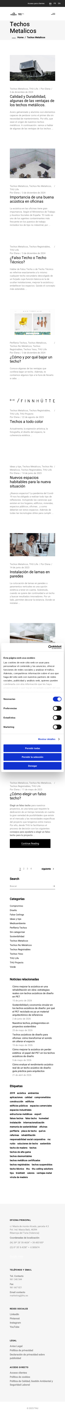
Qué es (42, 1131)
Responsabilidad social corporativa (27, 1139)
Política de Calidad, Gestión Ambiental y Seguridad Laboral (31, 1383)
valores (30, 1173)
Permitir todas (32, 748)
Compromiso (16, 905)
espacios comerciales (41, 1106)
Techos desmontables (21, 1156)
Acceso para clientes (36, 3)
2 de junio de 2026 (21, 1018)
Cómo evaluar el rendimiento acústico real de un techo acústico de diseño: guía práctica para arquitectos (32, 1068)
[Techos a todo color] (32, 400)
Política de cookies (20, 1377)
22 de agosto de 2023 (33, 417)
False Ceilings (17, 914)
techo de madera (18, 1148)
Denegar (32, 765)
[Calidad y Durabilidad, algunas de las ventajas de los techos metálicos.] (32, 68)
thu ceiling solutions (42, 1169)
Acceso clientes (18, 1373)
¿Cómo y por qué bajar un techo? (31, 359)
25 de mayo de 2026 (22, 1030)
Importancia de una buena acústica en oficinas (32, 199)
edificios (29, 1102)
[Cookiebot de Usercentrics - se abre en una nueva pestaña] (48, 647)
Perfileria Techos (18, 342)
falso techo (31, 1118)
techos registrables (20, 1165)
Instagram (15, 1323)
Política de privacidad (21, 1350)
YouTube (14, 1327)
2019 (12, 1093)
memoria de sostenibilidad (23, 1127)
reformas (14, 1135)
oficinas (43, 1127)
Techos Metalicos (19, 88)
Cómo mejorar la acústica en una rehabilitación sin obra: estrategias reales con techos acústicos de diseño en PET (33, 991)
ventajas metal (44, 1173)
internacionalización (33, 1123)
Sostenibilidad (17, 936)
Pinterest (15, 1318)
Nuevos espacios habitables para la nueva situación (30, 482)
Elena (47, 88)
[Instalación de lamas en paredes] (32, 544)
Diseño (13, 910)
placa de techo (29, 1131)
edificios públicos (19, 1106)
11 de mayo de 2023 (32, 789)
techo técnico (17, 1169)
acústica (21, 1093)
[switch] (57, 708)
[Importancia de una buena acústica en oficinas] (32, 163)
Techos (32, 1148)
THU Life (33, 88)
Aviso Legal (16, 1346)
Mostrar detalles (46, 739)
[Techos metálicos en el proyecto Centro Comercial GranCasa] (32, 636)
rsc (49, 1139)
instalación (15, 1123)
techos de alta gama (20, 1152)
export (37, 1114)
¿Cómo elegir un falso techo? (28, 796)
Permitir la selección (32, 757)
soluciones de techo (27, 1144)
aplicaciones (16, 1097)
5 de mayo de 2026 (21, 1060)
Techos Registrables (39, 246)
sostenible (45, 1144)
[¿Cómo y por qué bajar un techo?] (32, 322)
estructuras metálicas (21, 1114)
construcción (16, 1102)
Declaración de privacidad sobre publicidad (27, 1356)
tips (12, 1173)
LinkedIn (14, 1314)
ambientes (33, 1093)
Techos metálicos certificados (25, 1160)
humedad (44, 1118)
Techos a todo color (26, 421)
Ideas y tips (15, 466)
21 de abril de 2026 (21, 1075)
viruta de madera (19, 1177)
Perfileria (14, 1131)
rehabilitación (28, 1135)
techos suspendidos (42, 1165)
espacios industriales (20, 1110)
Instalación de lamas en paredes (30, 574)
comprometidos (42, 1097)
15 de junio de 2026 (22, 1000)
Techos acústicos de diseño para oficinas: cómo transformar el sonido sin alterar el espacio (32, 1038)
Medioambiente (18, 923)
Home (20, 37)
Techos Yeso (30, 349)
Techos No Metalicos (40, 186)
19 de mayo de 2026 (22, 1045)
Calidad (28, 1097)
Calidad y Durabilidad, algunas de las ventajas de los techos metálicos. (32, 101)
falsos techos (16, 1118)
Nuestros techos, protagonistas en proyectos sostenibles (30, 1024)
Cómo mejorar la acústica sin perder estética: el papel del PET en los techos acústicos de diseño (33, 1053)
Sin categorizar (17, 932)
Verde (13, 966)
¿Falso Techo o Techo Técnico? (28, 260)
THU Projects (26, 413)
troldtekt (20, 1173)
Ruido (12, 1144)
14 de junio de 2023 (32, 473)
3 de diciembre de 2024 (21, 92)
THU (28, 1169)
